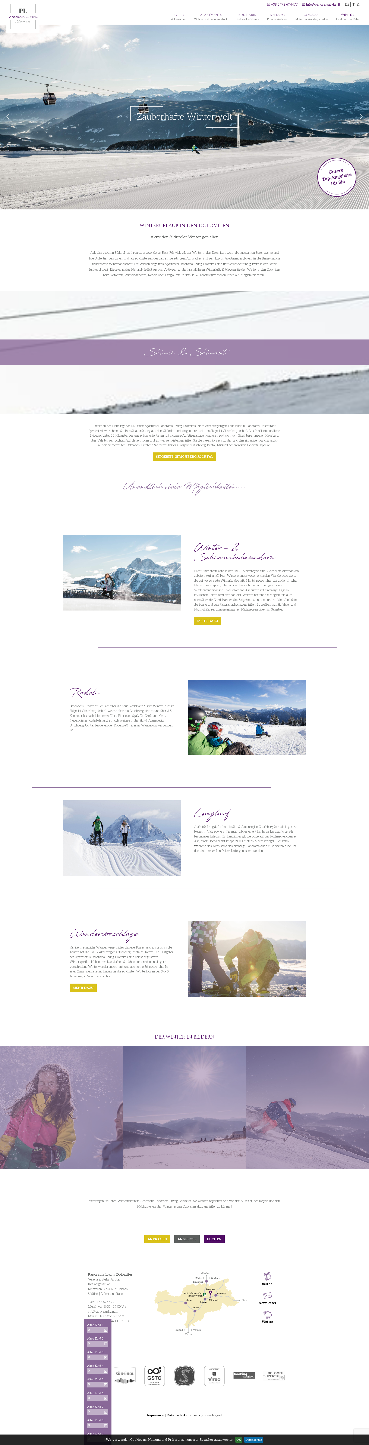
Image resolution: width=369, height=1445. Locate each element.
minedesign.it (213, 1415)
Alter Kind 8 (95, 1420)
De (347, 4)
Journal (268, 1284)
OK (238, 1440)
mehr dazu (207, 621)
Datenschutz (177, 1415)
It (352, 4)
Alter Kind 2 (95, 1338)
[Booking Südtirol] (244, 1376)
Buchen (214, 1239)
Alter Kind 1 (95, 1325)
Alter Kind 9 (95, 1434)
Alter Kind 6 (95, 1393)
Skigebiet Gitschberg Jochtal (229, 431)
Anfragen (157, 1239)
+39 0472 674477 (284, 4)
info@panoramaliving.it (323, 4)
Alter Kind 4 (95, 1366)
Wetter (267, 1322)
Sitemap (196, 1415)
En (359, 4)
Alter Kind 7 (95, 1407)
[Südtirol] (124, 1376)
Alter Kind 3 (95, 1352)
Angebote (186, 1239)
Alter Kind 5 (95, 1379)
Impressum (155, 1415)
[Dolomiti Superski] (274, 1376)
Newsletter (267, 1303)
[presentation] (5, 1107)
